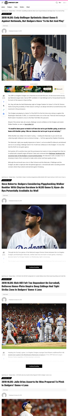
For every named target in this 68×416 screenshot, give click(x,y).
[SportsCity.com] (11, 2)
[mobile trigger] (3, 2)
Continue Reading (34, 267)
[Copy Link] (4, 110)
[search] (56, 2)
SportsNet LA (29, 124)
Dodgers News (7, 13)
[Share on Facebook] (4, 102)
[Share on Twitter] (4, 106)
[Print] (4, 114)
